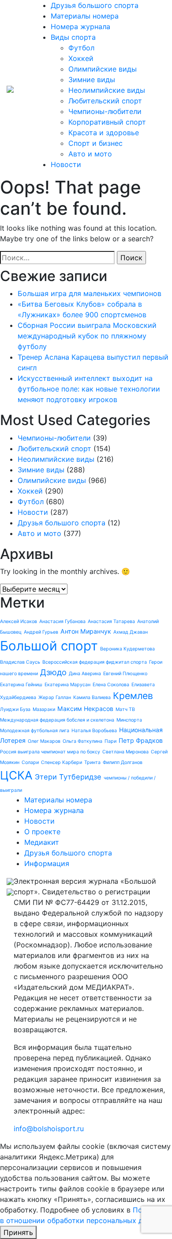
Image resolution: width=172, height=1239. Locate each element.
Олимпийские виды (102, 69)
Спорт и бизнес (95, 143)
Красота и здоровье (103, 132)
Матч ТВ (125, 709)
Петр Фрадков (141, 740)
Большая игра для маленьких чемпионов (89, 293)
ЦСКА (16, 775)
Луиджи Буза (15, 709)
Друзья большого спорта (94, 5)
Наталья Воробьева (94, 731)
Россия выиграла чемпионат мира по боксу (50, 752)
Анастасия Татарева (111, 621)
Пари (110, 741)
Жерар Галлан (54, 697)
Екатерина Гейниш (21, 685)
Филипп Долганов (122, 762)
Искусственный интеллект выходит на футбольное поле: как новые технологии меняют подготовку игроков (89, 389)
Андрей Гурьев (41, 632)
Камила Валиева (92, 697)
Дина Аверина (85, 674)
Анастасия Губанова (62, 621)
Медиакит (41, 842)
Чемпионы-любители (105, 111)
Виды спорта (73, 37)
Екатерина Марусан (67, 685)
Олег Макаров (44, 741)
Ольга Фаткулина (82, 741)
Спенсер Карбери (61, 762)
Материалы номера (85, 15)
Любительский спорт (105, 100)
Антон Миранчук (85, 631)
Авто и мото (90, 153)
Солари (30, 762)
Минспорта (129, 720)
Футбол (81, 47)
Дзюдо (53, 672)
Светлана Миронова (125, 752)
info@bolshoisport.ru (49, 1128)
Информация (46, 863)
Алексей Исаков (18, 621)
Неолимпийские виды (106, 90)
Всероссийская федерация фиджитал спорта (94, 662)
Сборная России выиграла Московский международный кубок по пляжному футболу (87, 336)
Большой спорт (49, 646)
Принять (18, 1232)
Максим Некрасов (85, 708)
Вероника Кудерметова (127, 649)
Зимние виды (91, 79)
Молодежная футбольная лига (34, 731)
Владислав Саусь (20, 662)
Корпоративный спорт (107, 122)
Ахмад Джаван (130, 632)
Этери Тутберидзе (68, 776)
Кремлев (133, 695)
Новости (66, 164)
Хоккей (80, 58)
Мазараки (44, 709)
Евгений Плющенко (125, 674)
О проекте (42, 831)
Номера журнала (80, 26)
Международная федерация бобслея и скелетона (57, 720)
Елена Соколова (111, 685)
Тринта (92, 762)
